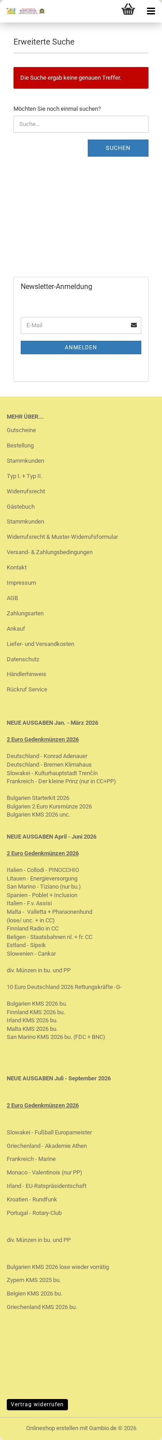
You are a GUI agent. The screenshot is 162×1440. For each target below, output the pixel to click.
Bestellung (20, 445)
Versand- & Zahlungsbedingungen (50, 552)
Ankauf (16, 628)
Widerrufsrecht (26, 491)
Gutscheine (21, 430)
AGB (12, 598)
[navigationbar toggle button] (151, 11)
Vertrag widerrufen (37, 1404)
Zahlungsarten (25, 613)
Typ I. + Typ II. (24, 476)
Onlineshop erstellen (52, 1428)
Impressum (21, 582)
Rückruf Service (27, 689)
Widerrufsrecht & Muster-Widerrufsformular (62, 536)
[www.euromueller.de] (22, 11)
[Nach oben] (137, 1426)
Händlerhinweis (26, 674)
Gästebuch (21, 506)
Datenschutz (23, 659)
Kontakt (17, 567)
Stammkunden (25, 460)
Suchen (118, 147)
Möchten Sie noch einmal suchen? (57, 108)
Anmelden (81, 347)
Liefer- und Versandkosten (40, 644)
